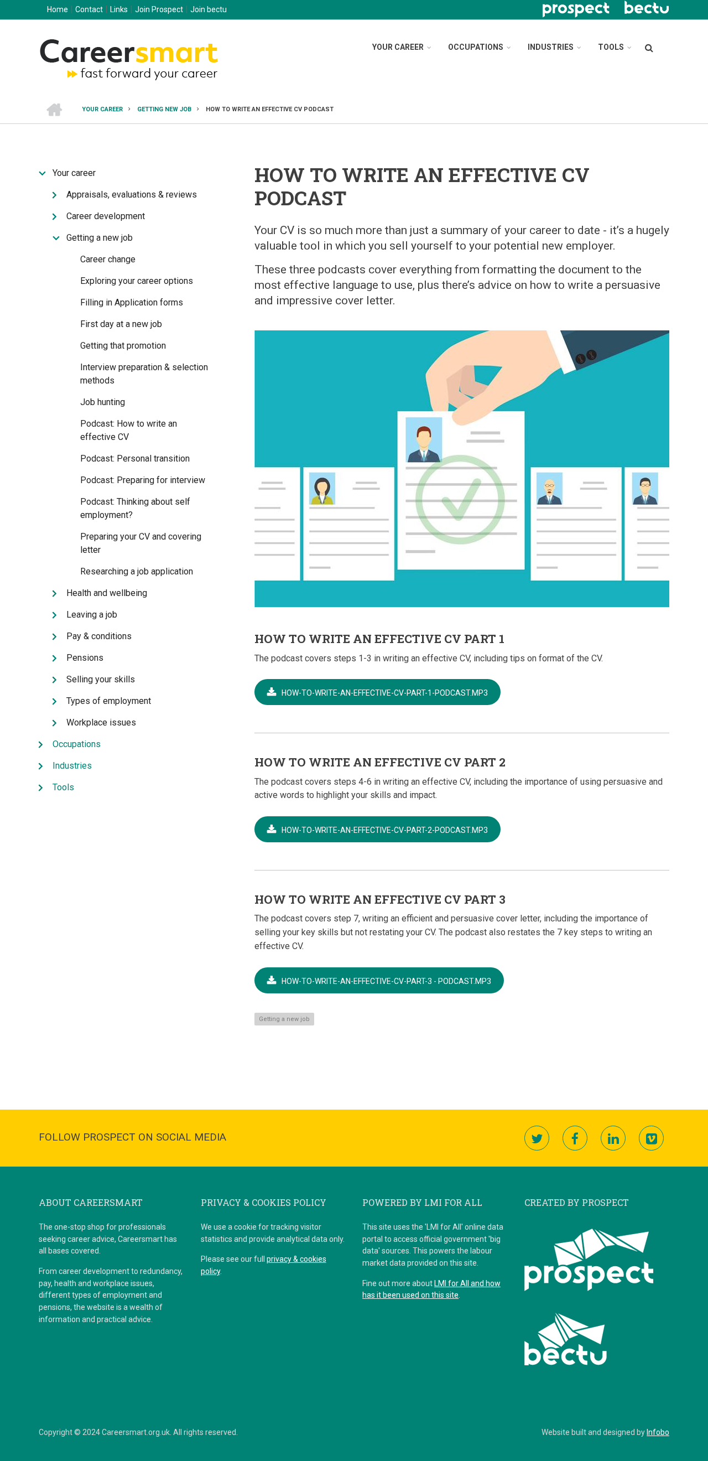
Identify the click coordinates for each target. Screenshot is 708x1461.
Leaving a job (91, 614)
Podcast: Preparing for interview (142, 480)
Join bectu (208, 9)
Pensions (84, 657)
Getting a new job (284, 1019)
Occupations (475, 47)
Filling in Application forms (131, 302)
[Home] (128, 58)
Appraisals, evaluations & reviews (131, 194)
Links (119, 9)
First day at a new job (121, 324)
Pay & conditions (99, 636)
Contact (89, 9)
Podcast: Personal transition (135, 458)
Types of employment (108, 701)
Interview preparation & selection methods (144, 374)
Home (57, 9)
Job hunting (102, 402)
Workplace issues (101, 722)
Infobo (658, 1432)
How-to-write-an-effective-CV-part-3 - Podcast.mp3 (386, 981)
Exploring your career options (136, 281)
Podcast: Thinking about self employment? (135, 508)
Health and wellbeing (106, 593)
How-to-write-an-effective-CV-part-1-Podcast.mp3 (385, 692)
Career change (108, 259)
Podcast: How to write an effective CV (128, 430)
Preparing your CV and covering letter (140, 543)
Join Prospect (159, 9)
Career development (105, 216)
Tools (611, 47)
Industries (551, 47)
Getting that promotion (123, 345)
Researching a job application (136, 571)
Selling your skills (100, 679)
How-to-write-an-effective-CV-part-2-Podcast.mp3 (385, 830)
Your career (398, 47)
